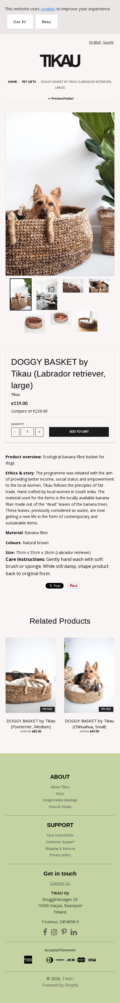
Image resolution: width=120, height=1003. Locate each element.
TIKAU (68, 978)
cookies (48, 8)
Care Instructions (60, 835)
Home (12, 82)
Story (60, 794)
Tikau (15, 395)
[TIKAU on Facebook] (45, 933)
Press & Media (60, 807)
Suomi (108, 42)
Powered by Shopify (60, 985)
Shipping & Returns (60, 849)
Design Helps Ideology (60, 800)
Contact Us (60, 883)
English (95, 42)
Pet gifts (29, 82)
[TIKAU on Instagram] (54, 933)
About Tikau (60, 787)
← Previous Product (61, 98)
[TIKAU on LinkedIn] (74, 933)
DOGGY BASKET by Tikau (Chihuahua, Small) (89, 723)
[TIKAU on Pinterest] (64, 933)
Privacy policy (60, 855)
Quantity (17, 424)
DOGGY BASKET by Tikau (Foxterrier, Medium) (30, 723)
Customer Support (60, 842)
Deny (46, 22)
